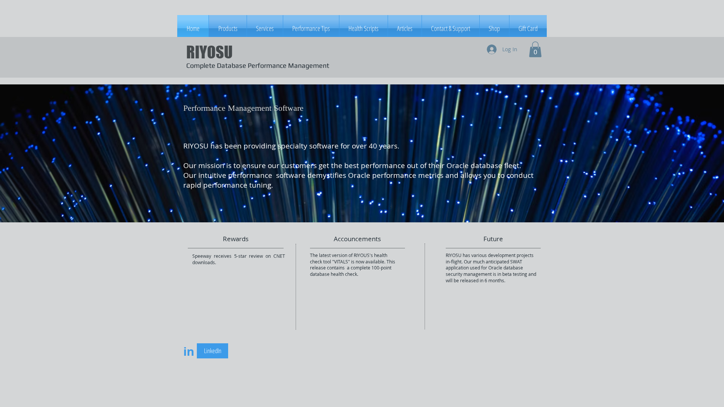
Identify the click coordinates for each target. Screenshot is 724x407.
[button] (535, 49)
